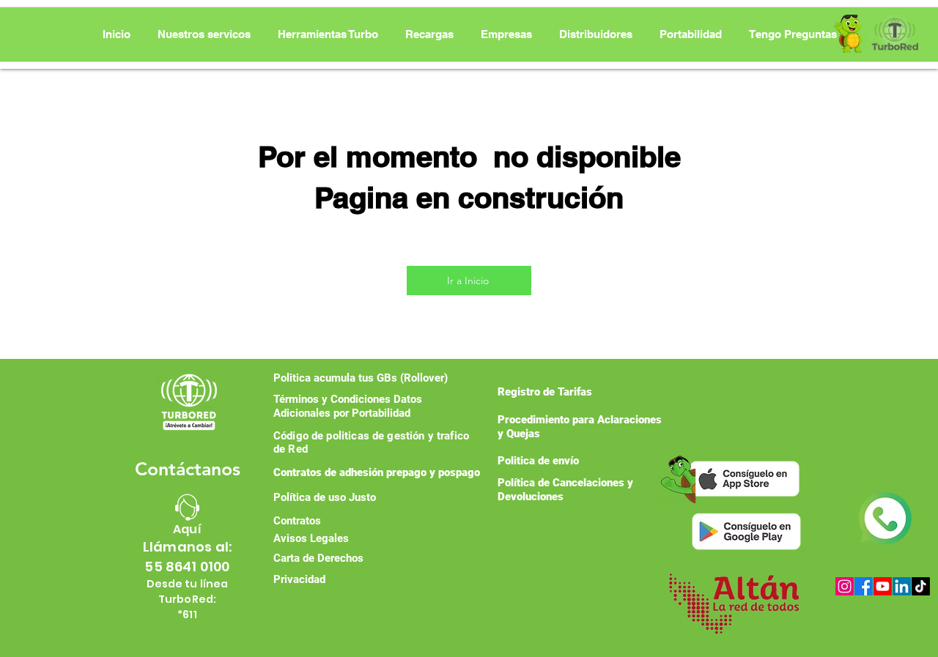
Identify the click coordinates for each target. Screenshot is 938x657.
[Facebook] (863, 586)
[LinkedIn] (902, 586)
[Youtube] (883, 586)
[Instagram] (844, 586)
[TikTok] (921, 586)
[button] (328, 34)
